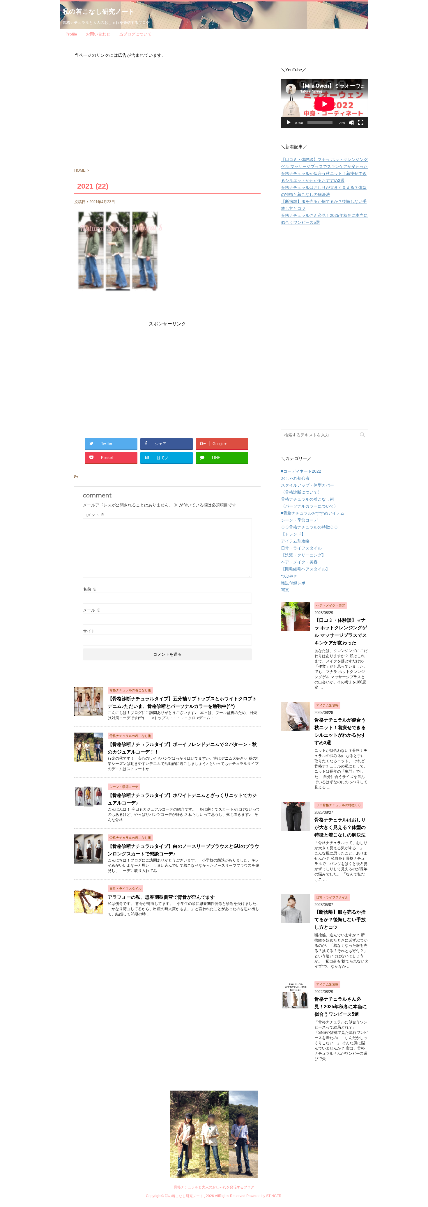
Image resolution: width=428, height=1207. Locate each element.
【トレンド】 (293, 534)
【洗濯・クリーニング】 (303, 555)
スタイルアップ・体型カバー (307, 485)
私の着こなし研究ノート (99, 11)
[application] (324, 103)
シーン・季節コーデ (299, 520)
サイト (89, 631)
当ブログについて (135, 34)
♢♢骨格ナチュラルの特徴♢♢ (309, 527)
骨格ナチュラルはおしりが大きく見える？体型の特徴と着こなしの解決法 (340, 827)
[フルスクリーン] (361, 122)
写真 (285, 590)
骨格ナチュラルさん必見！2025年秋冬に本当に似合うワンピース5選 (340, 1007)
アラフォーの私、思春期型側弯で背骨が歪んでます (161, 897)
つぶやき (289, 576)
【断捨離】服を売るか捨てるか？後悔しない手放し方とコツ (340, 920)
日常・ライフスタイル (301, 548)
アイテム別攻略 (295, 541)
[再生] (288, 122)
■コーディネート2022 (301, 471)
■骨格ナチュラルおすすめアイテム (312, 513)
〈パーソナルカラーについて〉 (309, 506)
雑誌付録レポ (293, 583)
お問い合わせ (98, 34)
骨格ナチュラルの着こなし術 (307, 499)
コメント (94, 515)
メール (91, 610)
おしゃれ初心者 (295, 478)
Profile (71, 34)
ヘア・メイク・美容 (299, 562)
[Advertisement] (167, 116)
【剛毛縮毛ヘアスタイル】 (305, 569)
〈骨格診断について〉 (301, 492)
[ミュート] (351, 122)
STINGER (274, 1196)
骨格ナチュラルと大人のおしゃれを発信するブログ (214, 1187)
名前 (89, 589)
